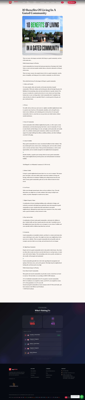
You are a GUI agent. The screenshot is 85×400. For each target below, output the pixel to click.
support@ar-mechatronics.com (69, 372)
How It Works (35, 2)
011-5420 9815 (65, 370)
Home (24, 2)
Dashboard (58, 2)
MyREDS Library (49, 375)
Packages (42, 2)
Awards (47, 2)
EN (62, 2)
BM (65, 2)
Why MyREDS (28, 2)
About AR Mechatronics (50, 370)
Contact (52, 2)
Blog (47, 373)
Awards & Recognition (35, 377)
